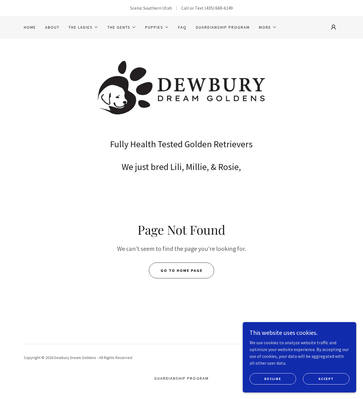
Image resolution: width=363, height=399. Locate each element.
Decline (272, 379)
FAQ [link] (182, 27)
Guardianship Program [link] (223, 27)
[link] (181, 90)
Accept (326, 379)
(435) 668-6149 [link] (218, 8)
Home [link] (30, 27)
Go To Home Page (181, 270)
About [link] (52, 27)
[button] (83, 27)
